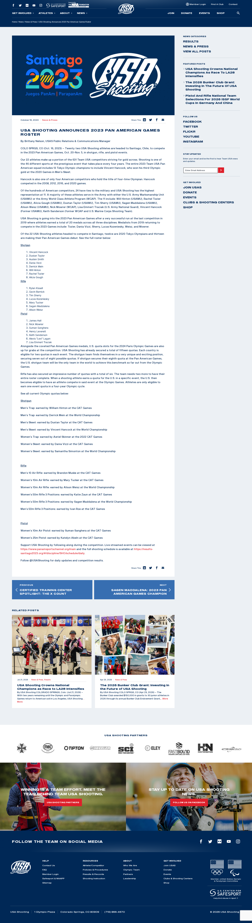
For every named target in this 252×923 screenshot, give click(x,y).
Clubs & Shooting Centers (208, 202)
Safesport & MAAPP (53, 878)
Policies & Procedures (95, 870)
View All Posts (197, 51)
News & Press (31, 22)
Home (14, 22)
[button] (144, 120)
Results (191, 41)
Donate (186, 13)
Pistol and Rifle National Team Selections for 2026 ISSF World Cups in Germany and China (212, 99)
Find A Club (217, 4)
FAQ (44, 870)
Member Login (198, 4)
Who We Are (130, 865)
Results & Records (93, 874)
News (81, 13)
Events (204, 13)
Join (170, 13)
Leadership (129, 878)
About (65, 13)
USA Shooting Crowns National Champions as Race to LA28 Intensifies (211, 72)
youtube (191, 136)
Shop (221, 13)
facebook (192, 121)
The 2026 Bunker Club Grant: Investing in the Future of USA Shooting (211, 86)
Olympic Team (131, 870)
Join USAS (192, 187)
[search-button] (238, 13)
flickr (189, 131)
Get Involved (21, 13)
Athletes (46, 13)
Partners (128, 874)
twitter (190, 126)
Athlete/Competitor (93, 865)
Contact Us (48, 865)
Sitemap (47, 883)
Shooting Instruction (94, 878)
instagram (193, 141)
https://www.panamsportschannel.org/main (48, 549)
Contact (233, 4)
